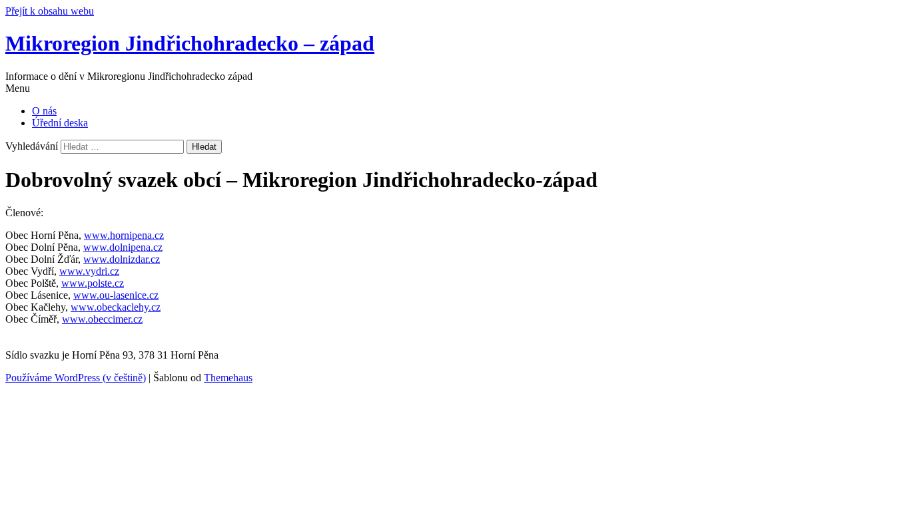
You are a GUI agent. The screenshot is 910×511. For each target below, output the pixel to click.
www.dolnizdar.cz (121, 259)
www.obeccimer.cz (102, 319)
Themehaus (228, 377)
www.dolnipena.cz (123, 247)
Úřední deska (60, 122)
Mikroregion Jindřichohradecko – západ (189, 43)
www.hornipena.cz (124, 235)
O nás (44, 110)
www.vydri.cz (89, 271)
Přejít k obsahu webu (49, 11)
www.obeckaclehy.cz (116, 307)
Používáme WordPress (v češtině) (75, 377)
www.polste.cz (92, 283)
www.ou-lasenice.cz (116, 295)
